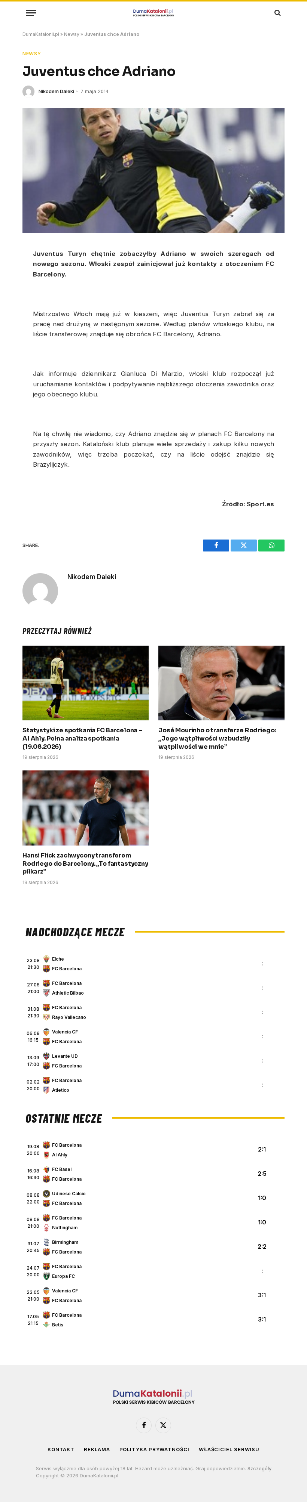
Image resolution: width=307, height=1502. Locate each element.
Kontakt (61, 1449)
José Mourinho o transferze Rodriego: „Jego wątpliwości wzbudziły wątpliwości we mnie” (217, 738)
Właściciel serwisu (229, 1449)
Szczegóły (259, 1468)
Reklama (97, 1449)
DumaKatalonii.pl (40, 34)
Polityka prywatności (154, 1449)
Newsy (71, 34)
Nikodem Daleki (56, 91)
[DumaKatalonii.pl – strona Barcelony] (153, 12)
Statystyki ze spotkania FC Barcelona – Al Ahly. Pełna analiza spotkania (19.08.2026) (82, 738)
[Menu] (31, 12)
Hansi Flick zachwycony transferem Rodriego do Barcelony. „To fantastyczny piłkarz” (85, 864)
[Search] (277, 12)
